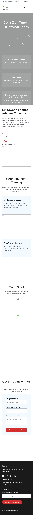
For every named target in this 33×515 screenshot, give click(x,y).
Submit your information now (18, 430)
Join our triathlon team (12, 502)
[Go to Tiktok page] (11, 476)
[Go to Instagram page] (7, 476)
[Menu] (29, 8)
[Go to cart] (24, 8)
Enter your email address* (14, 407)
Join (16, 45)
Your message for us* (12, 416)
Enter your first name (12, 399)
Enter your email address (10, 492)
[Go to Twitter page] (15, 476)
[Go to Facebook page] (3, 476)
